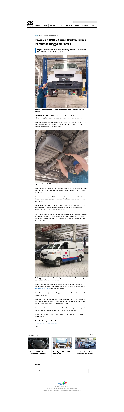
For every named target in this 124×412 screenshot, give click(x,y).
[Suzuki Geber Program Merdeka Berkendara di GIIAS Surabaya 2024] (85, 343)
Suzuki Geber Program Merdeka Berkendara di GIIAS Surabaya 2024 (85, 353)
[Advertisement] (43, 10)
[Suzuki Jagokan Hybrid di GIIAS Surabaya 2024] (62, 343)
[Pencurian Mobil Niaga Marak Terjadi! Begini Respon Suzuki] (38, 343)
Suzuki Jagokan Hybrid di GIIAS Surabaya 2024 (61, 353)
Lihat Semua (93, 334)
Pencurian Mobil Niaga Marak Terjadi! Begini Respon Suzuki (38, 353)
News (37, 326)
